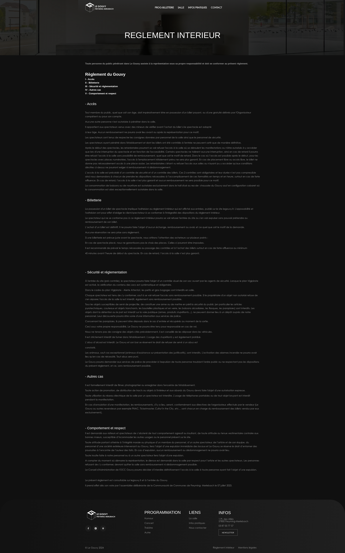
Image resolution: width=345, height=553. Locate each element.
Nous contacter (197, 527)
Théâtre (148, 527)
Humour (148, 518)
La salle (193, 518)
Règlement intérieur (223, 547)
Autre (147, 532)
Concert (149, 523)
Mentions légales (247, 547)
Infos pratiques (197, 523)
